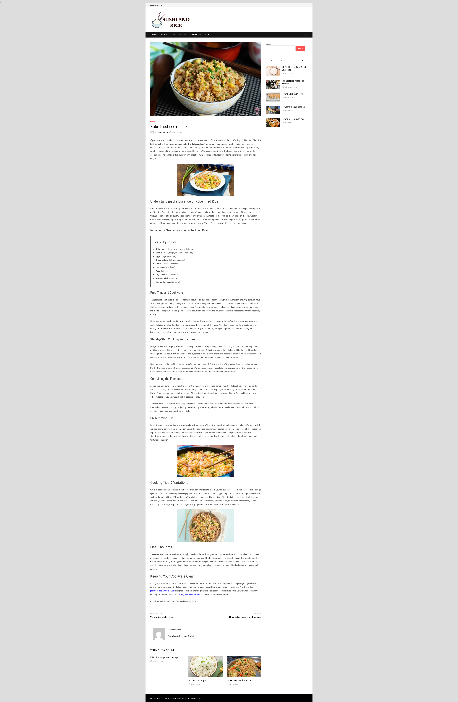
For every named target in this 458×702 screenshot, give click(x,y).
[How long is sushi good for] (273, 107)
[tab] (271, 60)
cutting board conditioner (189, 594)
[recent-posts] (281, 60)
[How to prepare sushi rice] (273, 119)
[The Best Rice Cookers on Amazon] (273, 81)
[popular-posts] (271, 60)
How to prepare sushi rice (293, 119)
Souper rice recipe (197, 680)
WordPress (191, 698)
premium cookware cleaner (162, 590)
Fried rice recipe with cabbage (164, 657)
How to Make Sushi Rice (292, 94)
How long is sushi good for (293, 107)
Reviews (182, 34)
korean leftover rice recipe (239, 680)
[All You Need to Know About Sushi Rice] (273, 67)
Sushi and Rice (170, 698)
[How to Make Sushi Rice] (273, 94)
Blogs (208, 34)
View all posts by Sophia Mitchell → (182, 636)
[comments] (292, 60)
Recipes (164, 34)
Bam (201, 698)
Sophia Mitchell (162, 132)
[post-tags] (302, 60)
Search (269, 44)
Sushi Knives (195, 34)
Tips (173, 34)
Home (154, 34)
